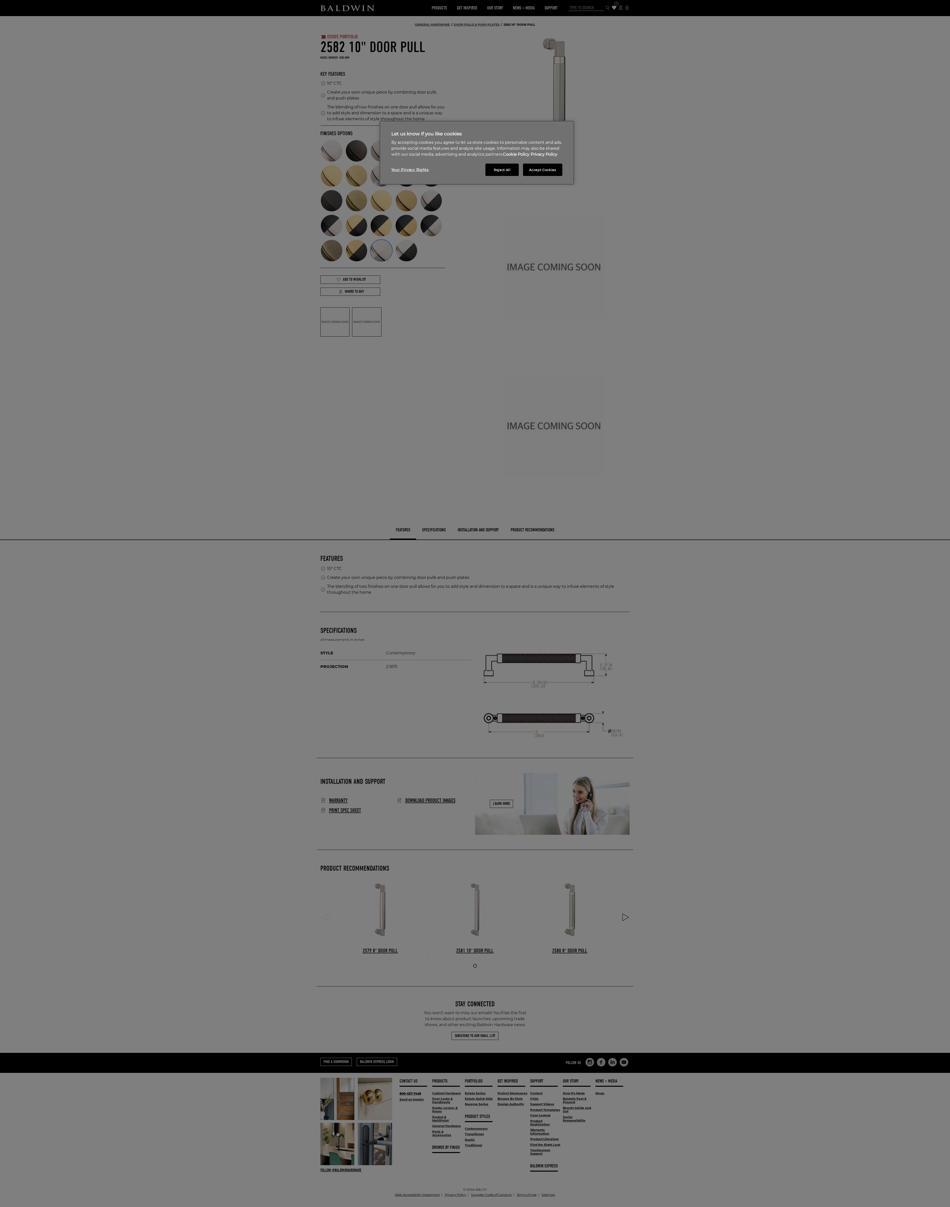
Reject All (502, 170)
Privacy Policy (544, 154)
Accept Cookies (542, 170)
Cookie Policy (516, 154)
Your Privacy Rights (410, 170)
